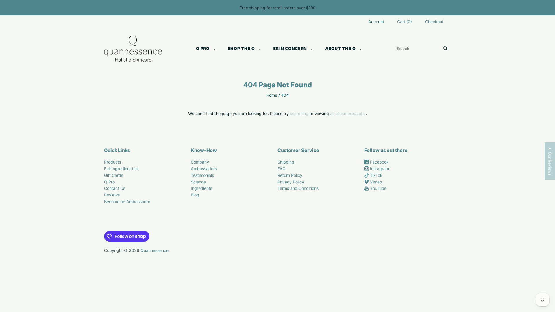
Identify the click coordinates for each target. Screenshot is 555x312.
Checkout (434, 21)
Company (200, 161)
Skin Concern (290, 48)
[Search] (445, 48)
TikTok (375, 175)
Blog (195, 194)
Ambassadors (204, 168)
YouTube (377, 188)
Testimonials (202, 175)
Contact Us (114, 188)
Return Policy (290, 175)
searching (299, 113)
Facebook (379, 161)
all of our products (347, 113)
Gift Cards (113, 175)
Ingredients (201, 188)
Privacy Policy (291, 181)
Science (198, 181)
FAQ (282, 168)
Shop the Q (241, 48)
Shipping (286, 161)
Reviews (112, 194)
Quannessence (154, 250)
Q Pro (203, 48)
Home (271, 95)
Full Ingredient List (121, 168)
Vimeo (375, 181)
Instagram (379, 168)
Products (112, 161)
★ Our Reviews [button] (549, 161)
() (404, 21)
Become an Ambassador (127, 201)
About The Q (340, 48)
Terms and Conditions (298, 188)
